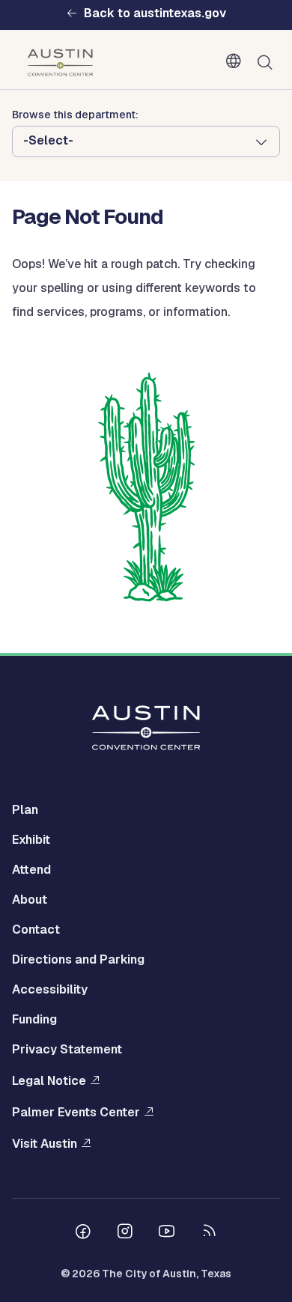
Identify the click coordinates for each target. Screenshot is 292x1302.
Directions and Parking (78, 959)
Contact (36, 929)
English (237, 61)
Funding (34, 1019)
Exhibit (31, 840)
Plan (25, 810)
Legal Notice (49, 1081)
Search (268, 63)
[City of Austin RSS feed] (209, 1233)
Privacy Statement (67, 1049)
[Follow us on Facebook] (83, 1233)
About (29, 899)
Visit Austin (44, 1144)
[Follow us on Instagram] (125, 1233)
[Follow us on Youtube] (167, 1233)
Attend (31, 869)
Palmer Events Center (76, 1112)
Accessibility (50, 989)
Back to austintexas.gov (155, 13)
